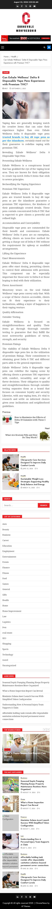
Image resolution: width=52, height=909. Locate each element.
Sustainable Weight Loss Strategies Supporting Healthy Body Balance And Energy (35, 482)
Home (5, 605)
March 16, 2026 (29, 488)
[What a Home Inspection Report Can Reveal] (10, 803)
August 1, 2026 (29, 829)
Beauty (5, 529)
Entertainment (9, 556)
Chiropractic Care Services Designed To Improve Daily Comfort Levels (33, 463)
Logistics (6, 622)
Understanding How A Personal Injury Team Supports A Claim (35, 842)
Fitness (5, 573)
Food (4, 578)
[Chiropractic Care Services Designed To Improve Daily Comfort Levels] (10, 462)
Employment (8, 551)
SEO (4, 638)
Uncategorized (9, 665)
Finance (6, 567)
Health (5, 72)
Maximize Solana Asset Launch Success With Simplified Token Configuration (35, 823)
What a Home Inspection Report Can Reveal (22, 690)
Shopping (6, 643)
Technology (7, 654)
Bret (6, 89)
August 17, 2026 (19, 760)
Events (5, 562)
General (6, 589)
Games (5, 584)
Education (7, 545)
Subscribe (49, 47)
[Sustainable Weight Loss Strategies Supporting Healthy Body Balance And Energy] (10, 481)
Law (4, 616)
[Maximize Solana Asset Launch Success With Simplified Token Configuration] (10, 822)
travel (5, 660)
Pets (4, 627)
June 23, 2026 (28, 469)
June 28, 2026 (28, 869)
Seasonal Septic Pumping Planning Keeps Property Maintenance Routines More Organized (25, 684)
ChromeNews (41, 903)
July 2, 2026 (27, 848)
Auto (4, 524)
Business (6, 535)
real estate (7, 632)
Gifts (4, 594)
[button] (2, 47)
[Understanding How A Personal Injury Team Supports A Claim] (10, 842)
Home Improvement (11, 611)
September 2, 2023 (19, 89)
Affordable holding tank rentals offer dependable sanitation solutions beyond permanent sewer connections (25, 716)
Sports (5, 649)
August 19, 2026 (29, 793)
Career (5, 540)
